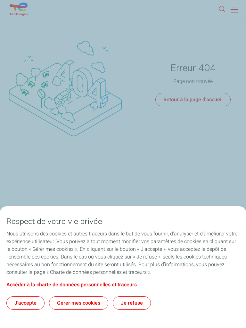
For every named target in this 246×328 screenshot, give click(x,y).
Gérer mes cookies (78, 303)
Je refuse (132, 303)
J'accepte (25, 303)
